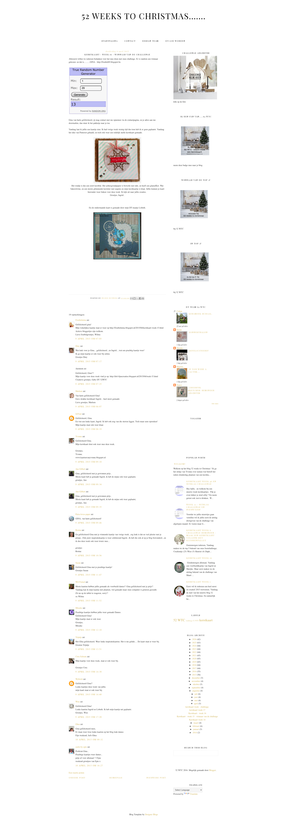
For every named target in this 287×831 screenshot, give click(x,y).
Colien (179, 311)
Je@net (78, 413)
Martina (180, 366)
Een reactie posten (76, 772)
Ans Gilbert (80, 468)
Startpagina (110, 41)
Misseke (78, 607)
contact (130, 41)
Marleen (78, 391)
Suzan (78, 562)
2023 (194, 649)
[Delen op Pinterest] (142, 298)
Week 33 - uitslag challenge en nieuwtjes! (197, 507)
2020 (194, 658)
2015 (194, 674)
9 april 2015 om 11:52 (88, 600)
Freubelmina (80, 320)
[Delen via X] (137, 298)
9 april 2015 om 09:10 (88, 461)
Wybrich (79, 679)
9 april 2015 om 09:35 (88, 506)
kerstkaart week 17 (197, 709)
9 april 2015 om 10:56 (88, 555)
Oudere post (77, 777)
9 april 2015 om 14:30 (88, 671)
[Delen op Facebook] (140, 298)
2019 (194, 661)
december (196, 677)
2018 (194, 665)
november (196, 681)
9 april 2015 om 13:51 (88, 649)
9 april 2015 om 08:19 (88, 429)
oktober (196, 684)
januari (196, 729)
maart (196, 722)
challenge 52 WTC (192, 620)
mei (196, 700)
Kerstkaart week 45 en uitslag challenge (201, 482)
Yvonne (78, 436)
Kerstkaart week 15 (199, 558)
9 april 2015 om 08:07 (88, 406)
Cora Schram (81, 656)
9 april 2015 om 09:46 (88, 522)
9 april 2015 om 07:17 (88, 361)
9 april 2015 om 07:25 (88, 383)
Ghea (77, 724)
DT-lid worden (175, 41)
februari (196, 726)
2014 (195, 732)
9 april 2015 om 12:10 (88, 629)
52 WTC (179, 620)
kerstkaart (206, 620)
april (196, 703)
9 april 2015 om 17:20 (88, 717)
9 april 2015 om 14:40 (88, 694)
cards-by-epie (81, 746)
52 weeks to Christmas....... (143, 15)
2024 (194, 645)
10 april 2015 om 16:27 (89, 765)
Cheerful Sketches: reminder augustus (201, 390)
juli (196, 693)
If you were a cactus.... (197, 370)
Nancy (179, 385)
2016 (194, 671)
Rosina (78, 530)
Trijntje (78, 637)
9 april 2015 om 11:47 (88, 574)
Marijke (180, 348)
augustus (196, 690)
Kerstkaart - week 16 (197, 713)
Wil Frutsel (80, 581)
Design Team (150, 41)
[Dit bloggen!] (134, 298)
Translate (194, 793)
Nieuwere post (156, 777)
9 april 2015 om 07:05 (88, 338)
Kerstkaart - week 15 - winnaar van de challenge (197, 716)
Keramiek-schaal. (200, 313)
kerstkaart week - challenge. (197, 706)
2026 (194, 639)
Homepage (116, 777)
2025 (194, 642)
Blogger (212, 770)
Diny (77, 346)
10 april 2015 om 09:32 (89, 739)
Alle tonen (215, 404)
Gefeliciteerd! (199, 350)
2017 (194, 668)
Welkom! (179, 464)
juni (196, 697)
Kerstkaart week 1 (198, 581)
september (196, 687)
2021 (194, 655)
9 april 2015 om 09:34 (88, 484)
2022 (194, 652)
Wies (77, 701)
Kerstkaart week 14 (197, 719)
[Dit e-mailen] (131, 298)
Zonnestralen (198, 332)
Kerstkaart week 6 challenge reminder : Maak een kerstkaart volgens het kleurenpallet (201, 535)
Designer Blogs (151, 814)
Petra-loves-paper (82, 514)
